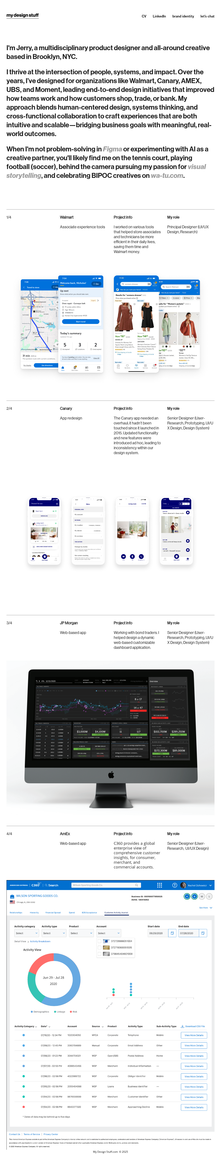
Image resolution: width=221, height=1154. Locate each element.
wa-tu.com (167, 175)
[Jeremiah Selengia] (22, 16)
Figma (112, 149)
